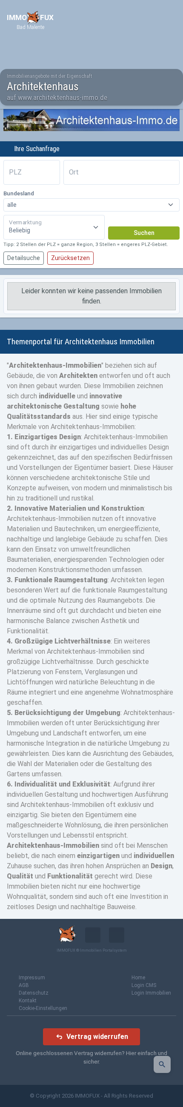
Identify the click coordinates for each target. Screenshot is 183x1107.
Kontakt (28, 1001)
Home (138, 978)
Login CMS (144, 985)
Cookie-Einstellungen (43, 1008)
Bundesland (18, 193)
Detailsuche (23, 258)
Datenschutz (34, 993)
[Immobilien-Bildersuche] (162, 1064)
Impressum (32, 978)
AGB (24, 985)
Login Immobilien (151, 993)
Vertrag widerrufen (97, 1037)
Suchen (144, 232)
